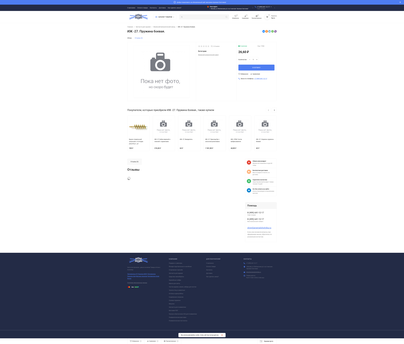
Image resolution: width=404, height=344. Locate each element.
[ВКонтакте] (263, 31)
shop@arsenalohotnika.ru (259, 227)
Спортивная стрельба (176, 270)
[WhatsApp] (272, 31)
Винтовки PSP (173, 310)
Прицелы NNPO (142, 274)
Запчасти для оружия (143, 27)
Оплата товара (211, 266)
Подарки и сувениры (175, 263)
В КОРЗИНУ (256, 67)
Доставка (209, 273)
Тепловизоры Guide (153, 276)
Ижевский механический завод (164, 27)
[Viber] (275, 31)
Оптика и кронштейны (176, 293)
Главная (130, 27)
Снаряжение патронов (176, 297)
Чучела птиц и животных (177, 290)
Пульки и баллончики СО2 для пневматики (183, 314)
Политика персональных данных (137, 282)
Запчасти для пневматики (177, 307)
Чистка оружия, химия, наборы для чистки (182, 287)
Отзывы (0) (139, 38)
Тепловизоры (152, 274)
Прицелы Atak (131, 276)
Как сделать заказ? (212, 276)
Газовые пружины (175, 300)
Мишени (171, 304)
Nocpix (129, 278)
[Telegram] (269, 31)
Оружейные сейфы (175, 280)
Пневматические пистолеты (178, 320)
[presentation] (268, 110)
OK (222, 335)
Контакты (209, 270)
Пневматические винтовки (177, 317)
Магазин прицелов (141, 276)
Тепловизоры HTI (132, 274)
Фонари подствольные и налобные (180, 266)
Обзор (129, 38)
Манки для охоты (174, 283)
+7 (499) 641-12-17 (263, 7)
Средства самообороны (176, 276)
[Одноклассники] (266, 31)
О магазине (210, 263)
